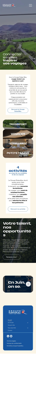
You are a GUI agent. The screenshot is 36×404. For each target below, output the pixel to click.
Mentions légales (11, 341)
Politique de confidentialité (14, 343)
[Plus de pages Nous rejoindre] (27, 327)
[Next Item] (28, 284)
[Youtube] (11, 336)
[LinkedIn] (8, 336)
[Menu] (30, 5)
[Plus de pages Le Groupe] (27, 322)
